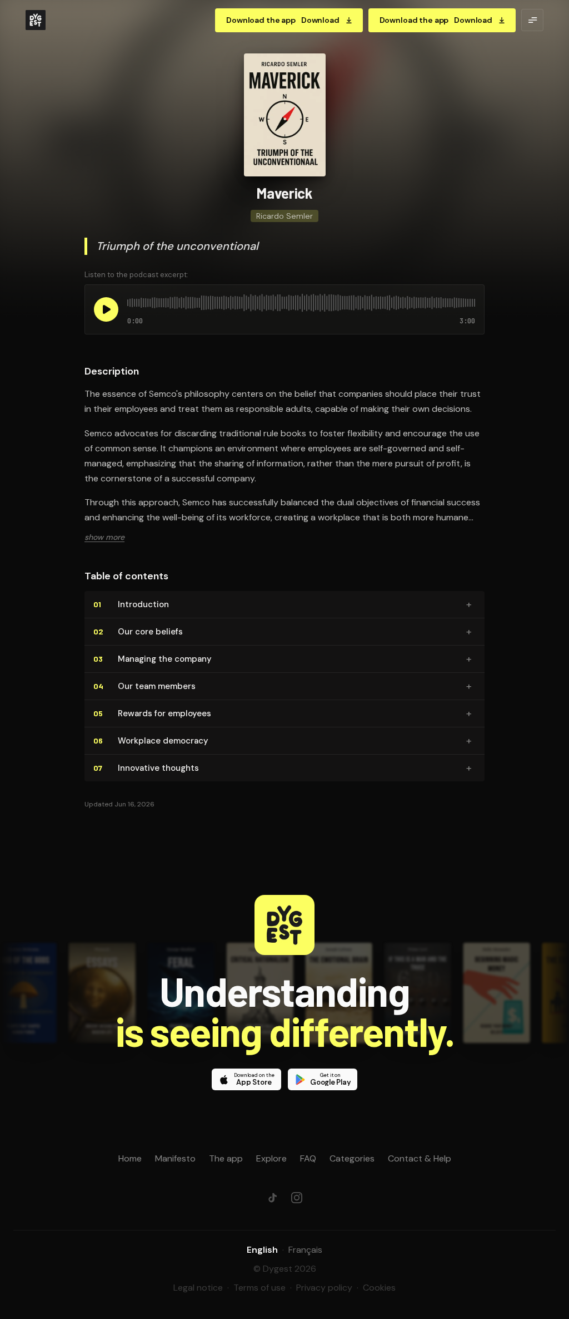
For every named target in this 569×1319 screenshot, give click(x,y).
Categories (352, 1158)
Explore (271, 1158)
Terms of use (259, 1287)
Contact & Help (419, 1158)
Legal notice (198, 1287)
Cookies (379, 1287)
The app (226, 1158)
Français (305, 1250)
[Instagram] (296, 1197)
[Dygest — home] (36, 20)
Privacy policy (324, 1287)
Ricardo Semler (284, 216)
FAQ (308, 1158)
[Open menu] (532, 20)
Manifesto (175, 1158)
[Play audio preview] (106, 309)
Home (130, 1158)
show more (104, 537)
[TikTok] (272, 1197)
